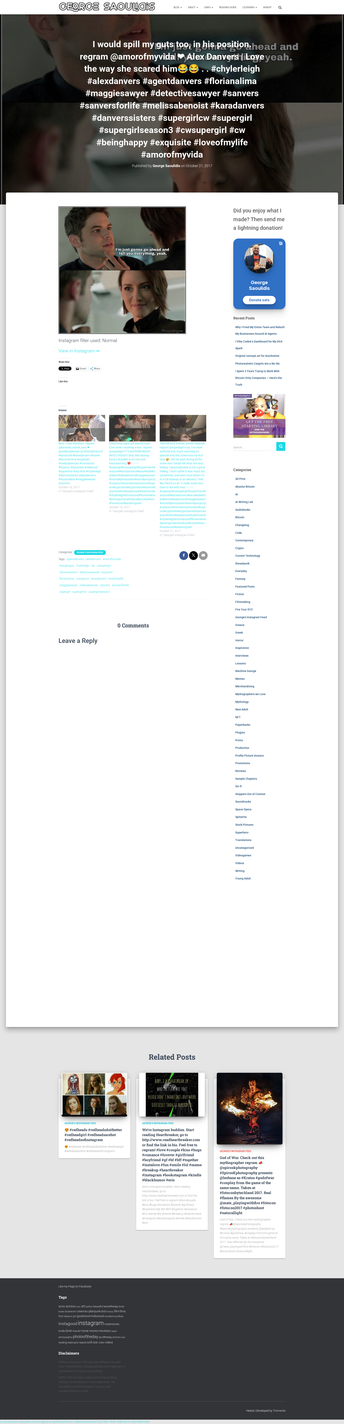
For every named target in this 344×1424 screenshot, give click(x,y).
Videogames (243, 855)
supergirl (65, 591)
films (123, 1311)
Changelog (242, 525)
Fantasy (240, 578)
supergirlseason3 (99, 591)
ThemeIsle (279, 1410)
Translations (243, 840)
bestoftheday (111, 1306)
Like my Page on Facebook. (75, 1286)
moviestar (105, 1330)
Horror (239, 640)
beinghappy (67, 565)
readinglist (73, 1342)
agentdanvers (75, 559)
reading (63, 1342)
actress (71, 1306)
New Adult (241, 709)
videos (109, 1342)
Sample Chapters (246, 778)
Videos (239, 863)
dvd (103, 1311)
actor (62, 1306)
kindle (62, 1330)
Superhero (241, 832)
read (122, 1337)
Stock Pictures (244, 824)
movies (93, 1330)
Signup (267, 7)
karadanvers (99, 578)
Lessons (240, 663)
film (116, 1311)
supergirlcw (79, 591)
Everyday (241, 571)
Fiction (239, 594)
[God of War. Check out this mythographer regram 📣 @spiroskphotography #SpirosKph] (249, 1108)
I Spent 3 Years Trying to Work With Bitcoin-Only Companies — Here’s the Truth (258, 378)
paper (114, 1331)
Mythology (242, 701)
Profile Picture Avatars (249, 755)
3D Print (240, 478)
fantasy (110, 1311)
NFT (238, 717)
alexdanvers (93, 559)
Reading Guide (227, 7)
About (192, 7)
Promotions (242, 763)
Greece (239, 625)
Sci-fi (238, 786)
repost (82, 1342)
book (121, 1306)
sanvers (105, 585)
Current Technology (247, 555)
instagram (82, 578)
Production (242, 747)
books (61, 1311)
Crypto (239, 548)
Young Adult (243, 878)
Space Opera (243, 809)
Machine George (245, 671)
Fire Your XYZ (244, 609)
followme (68, 1316)
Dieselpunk (242, 563)
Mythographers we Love (250, 694)
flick (61, 1316)
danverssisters (69, 572)
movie (85, 1331)
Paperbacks (242, 724)
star (95, 1342)
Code (238, 532)
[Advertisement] (259, 956)
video (101, 1342)
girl (74, 1316)
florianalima (67, 578)
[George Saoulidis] (107, 7)
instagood (68, 1323)
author (89, 1306)
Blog (177, 7)
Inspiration (242, 647)
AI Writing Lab (244, 502)
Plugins (240, 732)
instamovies (111, 1324)
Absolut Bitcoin (245, 486)
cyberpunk (94, 1311)
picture (116, 1337)
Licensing (248, 7)
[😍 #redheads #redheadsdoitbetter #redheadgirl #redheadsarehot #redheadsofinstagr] (94, 1094)
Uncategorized (244, 847)
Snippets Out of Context (250, 794)
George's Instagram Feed (90, 552)
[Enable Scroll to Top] (336, 1416)
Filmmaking (242, 601)
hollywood (97, 1316)
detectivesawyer (90, 572)
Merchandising (244, 686)
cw (93, 565)
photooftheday (85, 1336)
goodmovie (84, 1316)
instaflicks (118, 1316)
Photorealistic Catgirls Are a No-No (257, 363)
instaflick (109, 1316)
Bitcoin (239, 517)
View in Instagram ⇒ (79, 351)
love (69, 1331)
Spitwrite (241, 817)
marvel (76, 1330)
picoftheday (105, 1337)
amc (78, 1306)
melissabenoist (89, 585)
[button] (181, 7)
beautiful (98, 1306)
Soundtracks (243, 801)
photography (65, 1337)
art (83, 1306)
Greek (239, 632)
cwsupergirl (104, 565)
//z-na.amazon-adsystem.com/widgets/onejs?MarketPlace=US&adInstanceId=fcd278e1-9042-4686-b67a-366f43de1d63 (75, 1421)
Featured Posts (245, 586)
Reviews (240, 771)
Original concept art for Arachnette (257, 355)
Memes (240, 678)
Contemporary (244, 540)
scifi (89, 1342)
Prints (239, 740)
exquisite (107, 572)
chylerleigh (82, 565)
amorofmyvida (112, 559)
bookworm (70, 1311)
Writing (239, 870)
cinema (82, 1311)
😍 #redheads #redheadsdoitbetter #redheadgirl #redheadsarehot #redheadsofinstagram (93, 1134)
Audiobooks (242, 509)
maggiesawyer (69, 585)
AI (236, 494)
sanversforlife (120, 585)
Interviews (241, 655)
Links (207, 7)
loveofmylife (115, 578)
